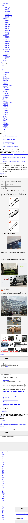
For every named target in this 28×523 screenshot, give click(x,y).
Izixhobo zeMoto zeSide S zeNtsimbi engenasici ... (10, 400)
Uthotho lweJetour (5, 86)
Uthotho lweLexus (5, 83)
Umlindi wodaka (5, 55)
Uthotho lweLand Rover (7, 12)
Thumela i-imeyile (2, 426)
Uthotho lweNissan (7, 14)
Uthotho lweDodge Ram (6, 81)
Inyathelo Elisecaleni (2, 424)
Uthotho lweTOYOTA (6, 107)
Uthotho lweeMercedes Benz (8, 13)
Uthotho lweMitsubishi (7, 31)
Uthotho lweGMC (7, 42)
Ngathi (2, 2)
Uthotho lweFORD (7, 52)
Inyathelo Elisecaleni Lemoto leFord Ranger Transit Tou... (12, 396)
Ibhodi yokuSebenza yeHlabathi (8, 16)
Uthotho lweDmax (7, 28)
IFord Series (4, 116)
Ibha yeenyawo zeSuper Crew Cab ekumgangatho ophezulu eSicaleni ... (14, 391)
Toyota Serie (4, 118)
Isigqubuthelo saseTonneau (6, 39)
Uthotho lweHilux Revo (7, 29)
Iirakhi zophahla (5, 18)
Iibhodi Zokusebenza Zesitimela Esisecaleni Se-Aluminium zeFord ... (13, 382)
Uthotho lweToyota (7, 34)
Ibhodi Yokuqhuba (7, 424)
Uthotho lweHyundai (7, 11)
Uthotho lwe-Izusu (5, 74)
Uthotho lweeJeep (7, 36)
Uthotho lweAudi (7, 8)
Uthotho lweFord (7, 9)
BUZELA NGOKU (2, 416)
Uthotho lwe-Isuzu (7, 21)
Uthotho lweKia (5, 76)
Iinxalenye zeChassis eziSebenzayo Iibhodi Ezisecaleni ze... (11, 404)
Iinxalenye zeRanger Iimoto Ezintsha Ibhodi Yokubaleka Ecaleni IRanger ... (14, 378)
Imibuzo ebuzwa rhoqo (4, 58)
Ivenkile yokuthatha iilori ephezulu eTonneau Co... (10, 136)
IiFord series (6, 25)
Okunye (4, 131)
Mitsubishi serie (5, 91)
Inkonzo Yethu (5, 4)
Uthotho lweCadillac (7, 6)
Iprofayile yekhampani (5, 3)
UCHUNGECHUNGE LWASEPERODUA (8, 85)
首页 (2, 69)
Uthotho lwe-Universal (7, 24)
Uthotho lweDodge (7, 33)
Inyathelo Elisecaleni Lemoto (13, 424)
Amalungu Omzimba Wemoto (6, 49)
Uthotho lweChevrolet (7, 7)
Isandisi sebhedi (5, 35)
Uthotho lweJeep (7, 43)
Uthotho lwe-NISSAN (7, 38)
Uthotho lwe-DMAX (7, 53)
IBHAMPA (4, 46)
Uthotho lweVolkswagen (7, 30)
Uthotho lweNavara (7, 20)
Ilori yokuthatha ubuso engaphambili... (9, 142)
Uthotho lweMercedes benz (6, 89)
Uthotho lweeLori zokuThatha (8, 15)
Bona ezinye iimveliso (6, 380)
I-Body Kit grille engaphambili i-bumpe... (9, 139)
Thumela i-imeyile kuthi (3, 173)
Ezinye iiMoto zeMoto (5, 87)
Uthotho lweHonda (7, 10)
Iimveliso (3, 5)
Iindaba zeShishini (5, 60)
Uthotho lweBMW (7, 22)
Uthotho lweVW (7, 17)
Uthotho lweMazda (7, 32)
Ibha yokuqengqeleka (4, 108)
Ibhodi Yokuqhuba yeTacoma (20, 424)
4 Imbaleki (4, 129)
